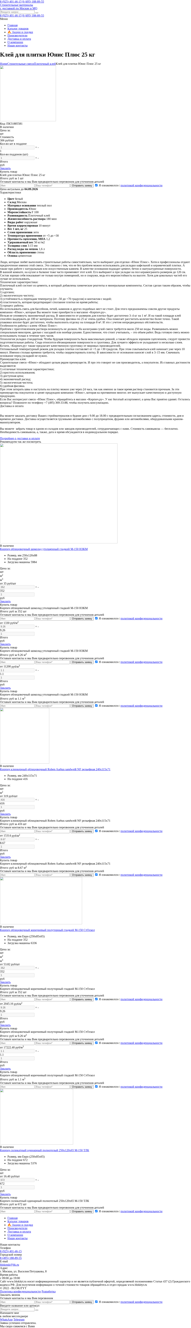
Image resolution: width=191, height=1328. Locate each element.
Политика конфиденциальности (20, 1291)
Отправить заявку (82, 185)
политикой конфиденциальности (141, 185)
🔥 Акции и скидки (20, 32)
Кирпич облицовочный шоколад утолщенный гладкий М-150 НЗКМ (44, 549)
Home (3, 63)
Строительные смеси (20, 63)
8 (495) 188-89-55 (33, 1)
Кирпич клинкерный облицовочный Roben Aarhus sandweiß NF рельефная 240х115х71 (55, 769)
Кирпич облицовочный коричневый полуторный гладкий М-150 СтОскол (47, 930)
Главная (12, 25)
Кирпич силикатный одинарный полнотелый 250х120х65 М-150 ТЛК (44, 1150)
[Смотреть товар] (59, 542)
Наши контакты (17, 45)
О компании (15, 42)
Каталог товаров (18, 28)
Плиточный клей (45, 63)
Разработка (49, 1291)
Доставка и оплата (19, 38)
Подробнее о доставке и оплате (20, 438)
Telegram (18, 1319)
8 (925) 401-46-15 (11, 1)
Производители (17, 35)
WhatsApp (6, 1319)
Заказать (5, 168)
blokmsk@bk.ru (9, 1264)
